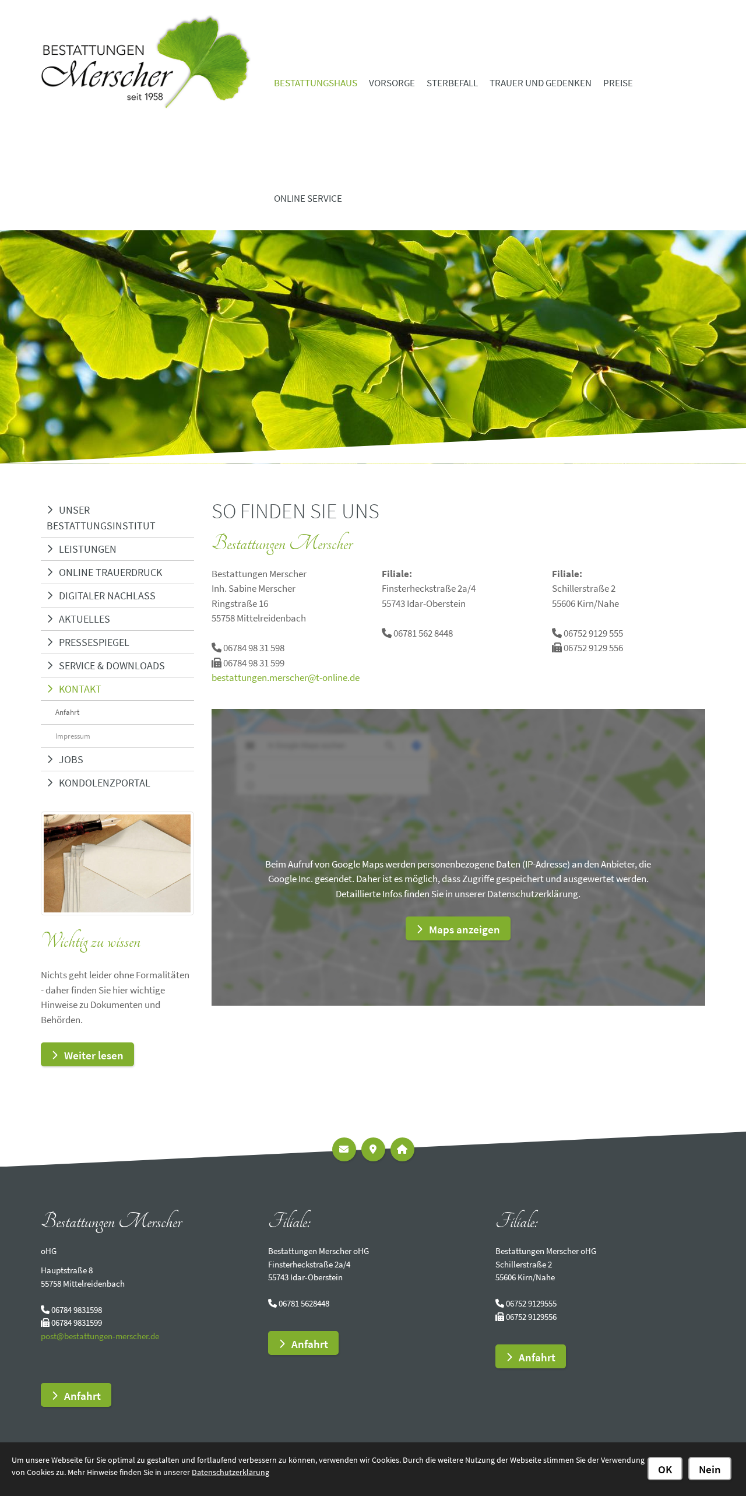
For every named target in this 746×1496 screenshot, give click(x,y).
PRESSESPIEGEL (94, 642)
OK (665, 1469)
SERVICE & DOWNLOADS (112, 665)
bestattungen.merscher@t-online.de (286, 677)
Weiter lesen (94, 1055)
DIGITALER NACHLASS (107, 595)
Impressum (72, 736)
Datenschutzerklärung (230, 1472)
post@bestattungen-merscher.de (100, 1336)
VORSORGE (392, 82)
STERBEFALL (452, 82)
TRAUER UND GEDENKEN (541, 82)
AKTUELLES (84, 619)
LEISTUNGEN (88, 549)
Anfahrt (67, 712)
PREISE (618, 82)
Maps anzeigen (464, 929)
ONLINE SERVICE (308, 198)
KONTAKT (80, 689)
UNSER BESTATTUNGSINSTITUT (101, 517)
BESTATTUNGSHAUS (315, 82)
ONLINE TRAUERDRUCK (110, 572)
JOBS (71, 759)
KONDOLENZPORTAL (104, 782)
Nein (710, 1469)
